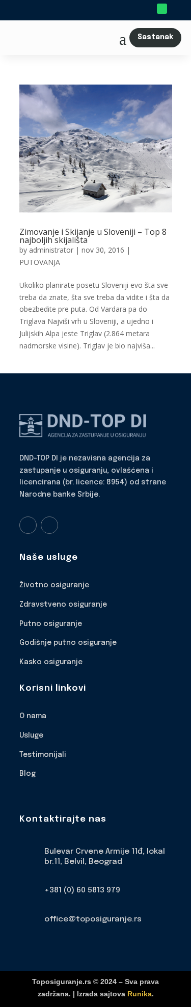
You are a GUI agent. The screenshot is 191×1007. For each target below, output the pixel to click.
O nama (32, 716)
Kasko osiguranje (51, 662)
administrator (51, 250)
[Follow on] (176, 9)
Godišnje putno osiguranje (68, 642)
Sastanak (155, 37)
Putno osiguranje (50, 624)
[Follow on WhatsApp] (162, 9)
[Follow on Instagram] (49, 525)
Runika (139, 994)
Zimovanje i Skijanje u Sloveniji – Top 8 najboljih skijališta (93, 236)
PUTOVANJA (39, 262)
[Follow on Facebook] (28, 525)
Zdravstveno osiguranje (63, 604)
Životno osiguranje (54, 585)
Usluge (31, 735)
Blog (27, 773)
